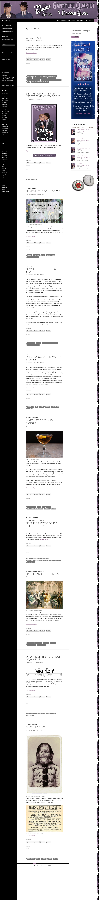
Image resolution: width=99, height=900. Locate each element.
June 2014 (4, 135)
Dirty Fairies (4, 61)
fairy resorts (45, 558)
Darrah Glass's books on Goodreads (82, 127)
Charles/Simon (30, 343)
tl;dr (28, 81)
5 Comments (40, 40)
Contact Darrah (89, 20)
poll (33, 653)
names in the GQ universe (43, 191)
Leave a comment (43, 529)
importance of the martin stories (43, 358)
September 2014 (5, 134)
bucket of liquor (31, 506)
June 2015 (4, 117)
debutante (46, 642)
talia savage (4, 172)
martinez (47, 508)
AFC (36, 406)
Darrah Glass (6, 20)
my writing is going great (40, 78)
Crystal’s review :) (30, 150)
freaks (38, 858)
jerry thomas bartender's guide (35, 508)
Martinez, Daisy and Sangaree (39, 422)
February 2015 (5, 124)
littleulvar (4, 143)
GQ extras (28, 266)
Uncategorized (5, 174)
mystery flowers (31, 644)
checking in (34, 37)
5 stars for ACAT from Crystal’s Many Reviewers (43, 95)
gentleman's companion (33, 560)
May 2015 (4, 119)
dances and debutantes (42, 573)
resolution (30, 408)
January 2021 (5, 93)
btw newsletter (31, 713)
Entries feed (4, 187)
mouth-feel (36, 255)
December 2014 (5, 128)
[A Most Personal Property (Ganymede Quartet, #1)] (74, 132)
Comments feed (5, 189)
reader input (30, 715)
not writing (4, 164)
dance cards (38, 642)
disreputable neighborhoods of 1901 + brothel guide (43, 523)
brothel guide (36, 558)
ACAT (28, 179)
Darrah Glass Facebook (7, 28)
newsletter (41, 266)
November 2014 (5, 130)
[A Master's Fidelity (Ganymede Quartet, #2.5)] (74, 158)
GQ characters (41, 713)
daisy (39, 506)
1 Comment (39, 99)
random (4, 168)
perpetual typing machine (33, 79)
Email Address (75, 35)
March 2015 (4, 122)
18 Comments (40, 662)
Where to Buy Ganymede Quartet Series (65, 20)
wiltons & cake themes (32, 257)
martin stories (55, 406)
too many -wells (51, 255)
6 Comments (41, 194)
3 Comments (40, 730)
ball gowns (30, 642)
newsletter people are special (50, 343)
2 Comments (41, 362)
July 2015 (4, 115)
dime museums (35, 727)
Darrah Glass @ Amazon (7, 30)
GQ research (35, 417)
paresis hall (50, 560)
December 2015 (5, 108)
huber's (50, 858)
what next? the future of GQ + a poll (43, 658)
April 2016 (4, 104)
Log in (3, 185)
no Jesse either (51, 78)
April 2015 (4, 121)
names (42, 255)
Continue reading (31, 53)
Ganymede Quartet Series (7, 39)
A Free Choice (30, 406)
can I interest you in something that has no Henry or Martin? (42, 76)
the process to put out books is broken (51, 79)
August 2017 (5, 100)
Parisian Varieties (42, 644)
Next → (50, 865)
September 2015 (5, 111)
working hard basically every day (40, 81)
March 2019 (4, 95)
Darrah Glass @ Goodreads (7, 31)
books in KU (4, 151)
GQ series (29, 78)
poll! (54, 713)
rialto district (31, 562)
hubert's (56, 858)
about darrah (79, 20)
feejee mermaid (30, 858)
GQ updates (29, 90)
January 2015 (5, 126)
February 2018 (5, 98)
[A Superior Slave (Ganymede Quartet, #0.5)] (74, 141)
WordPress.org (5, 191)
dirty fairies (4, 153)
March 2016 (4, 106)
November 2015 (5, 109)
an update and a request (7, 56)
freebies (41, 406)
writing (28, 35)
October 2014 (5, 132)
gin (43, 506)
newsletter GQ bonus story (41, 270)
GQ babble (28, 188)
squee (3, 170)
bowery (29, 558)
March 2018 (4, 96)
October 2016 (5, 102)
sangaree (53, 508)
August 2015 (5, 113)
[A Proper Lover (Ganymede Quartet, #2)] (74, 150)
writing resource (5, 177)
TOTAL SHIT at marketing (33, 344)
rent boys (57, 560)
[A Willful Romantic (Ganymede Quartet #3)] (74, 166)
